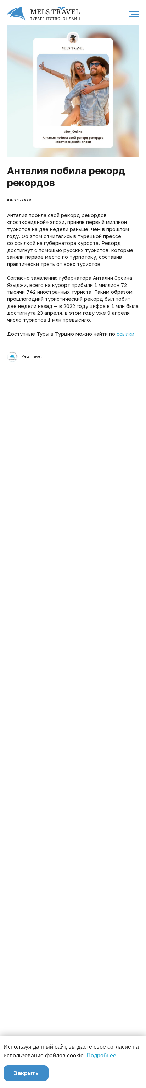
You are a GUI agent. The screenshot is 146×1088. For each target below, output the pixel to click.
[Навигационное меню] (134, 14)
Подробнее (101, 1055)
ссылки (125, 334)
